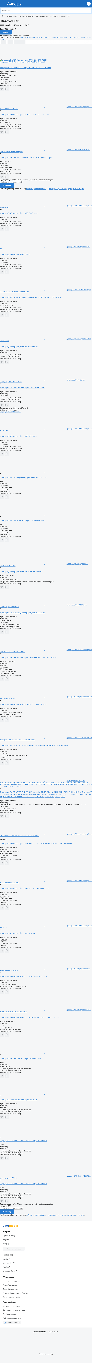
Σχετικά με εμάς (9, 1236)
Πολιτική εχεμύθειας (10, 1285)
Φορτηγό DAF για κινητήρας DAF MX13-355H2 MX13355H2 (25, 888)
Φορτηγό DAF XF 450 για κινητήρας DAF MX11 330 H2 (23, 520)
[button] (88, 3)
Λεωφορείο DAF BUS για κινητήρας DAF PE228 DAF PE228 (25, 68)
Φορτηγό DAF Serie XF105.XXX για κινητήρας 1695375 (23, 1141)
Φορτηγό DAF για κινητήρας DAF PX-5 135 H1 (19, 213)
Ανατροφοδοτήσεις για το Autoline (15, 1293)
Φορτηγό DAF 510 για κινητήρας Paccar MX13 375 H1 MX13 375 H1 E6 (30, 297)
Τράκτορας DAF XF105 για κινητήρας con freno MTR (22, 613)
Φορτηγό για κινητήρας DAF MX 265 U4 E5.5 (19, 346)
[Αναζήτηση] (89, 10)
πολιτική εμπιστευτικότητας (36, 189)
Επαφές (6, 1244)
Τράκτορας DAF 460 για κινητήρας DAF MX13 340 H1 (22, 388)
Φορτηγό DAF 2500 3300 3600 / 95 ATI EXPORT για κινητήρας (26, 157)
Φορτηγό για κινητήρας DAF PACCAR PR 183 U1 (21, 571)
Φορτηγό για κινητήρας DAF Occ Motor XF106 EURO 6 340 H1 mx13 (29, 1017)
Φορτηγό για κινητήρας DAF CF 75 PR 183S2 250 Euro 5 (24, 976)
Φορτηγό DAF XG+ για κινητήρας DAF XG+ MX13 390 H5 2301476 (28, 657)
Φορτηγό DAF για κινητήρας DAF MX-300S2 (18, 436)
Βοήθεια (6, 1240)
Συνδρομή (7, 185)
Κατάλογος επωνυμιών (11, 1297)
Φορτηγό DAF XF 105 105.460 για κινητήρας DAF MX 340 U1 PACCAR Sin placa (34, 745)
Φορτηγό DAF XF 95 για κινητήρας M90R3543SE (20, 1058)
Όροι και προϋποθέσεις (11, 1281)
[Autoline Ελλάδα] (14, 3)
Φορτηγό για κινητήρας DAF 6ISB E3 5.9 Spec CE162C (23, 704)
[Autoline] (2, 16)
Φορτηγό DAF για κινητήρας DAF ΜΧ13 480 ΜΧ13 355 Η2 (24, 114)
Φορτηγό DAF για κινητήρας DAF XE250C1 (18, 933)
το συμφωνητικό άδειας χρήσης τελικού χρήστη (66, 189)
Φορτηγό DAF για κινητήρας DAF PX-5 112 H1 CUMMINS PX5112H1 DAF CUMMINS (36, 843)
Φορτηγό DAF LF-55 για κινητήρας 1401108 (18, 1100)
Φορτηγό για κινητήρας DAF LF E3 (14, 254)
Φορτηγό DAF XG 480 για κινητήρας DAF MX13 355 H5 (23, 477)
